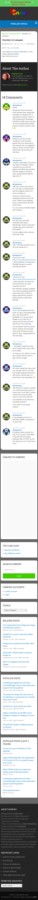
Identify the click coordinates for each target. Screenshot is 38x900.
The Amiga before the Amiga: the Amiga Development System (19, 626)
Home (6, 34)
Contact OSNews (9, 871)
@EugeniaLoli (23, 85)
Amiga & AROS (15, 34)
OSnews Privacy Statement (12, 814)
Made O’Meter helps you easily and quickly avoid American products (17, 770)
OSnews (12, 895)
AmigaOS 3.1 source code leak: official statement (18, 635)
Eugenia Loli (8, 44)
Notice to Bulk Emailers (12, 868)
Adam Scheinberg (29, 824)
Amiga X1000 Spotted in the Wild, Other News (18, 645)
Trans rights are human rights (14, 875)
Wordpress (22, 826)
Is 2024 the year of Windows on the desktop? (17, 750)
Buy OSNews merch (12, 553)
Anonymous (17, 105)
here (16, 56)
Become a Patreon (12, 550)
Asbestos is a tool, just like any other (17, 706)
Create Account (11, 591)
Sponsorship (8, 861)
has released (15, 52)
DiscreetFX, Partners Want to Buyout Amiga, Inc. (17, 654)
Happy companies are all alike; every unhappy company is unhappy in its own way (18, 715)
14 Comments (14, 48)
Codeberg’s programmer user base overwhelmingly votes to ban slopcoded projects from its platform (19, 685)
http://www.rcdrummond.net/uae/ (25, 260)
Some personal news (11, 790)
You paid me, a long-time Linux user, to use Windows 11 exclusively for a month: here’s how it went (19, 697)
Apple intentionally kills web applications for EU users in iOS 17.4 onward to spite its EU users (19, 760)
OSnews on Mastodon (11, 864)
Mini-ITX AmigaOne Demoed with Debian (16, 663)
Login (7, 595)
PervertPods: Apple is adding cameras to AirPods (18, 726)
